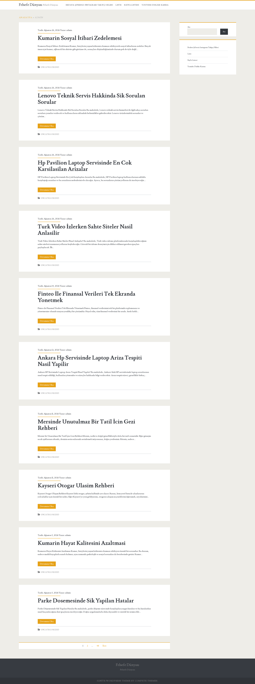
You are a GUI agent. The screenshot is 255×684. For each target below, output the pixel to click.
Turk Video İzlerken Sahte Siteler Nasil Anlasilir (85, 230)
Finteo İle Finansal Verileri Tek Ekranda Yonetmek (86, 297)
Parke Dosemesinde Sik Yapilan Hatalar (86, 600)
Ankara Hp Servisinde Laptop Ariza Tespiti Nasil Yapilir (90, 361)
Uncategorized (50, 67)
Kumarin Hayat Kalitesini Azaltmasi (82, 543)
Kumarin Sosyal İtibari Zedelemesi (80, 38)
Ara (189, 27)
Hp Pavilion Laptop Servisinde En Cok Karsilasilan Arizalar (85, 166)
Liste (119, 5)
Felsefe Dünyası (30, 5)
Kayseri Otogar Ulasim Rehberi (76, 485)
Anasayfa (25, 17)
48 (98, 645)
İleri (104, 645)
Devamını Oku (48, 59)
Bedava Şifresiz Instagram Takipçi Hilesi (89, 5)
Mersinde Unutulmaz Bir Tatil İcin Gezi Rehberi (86, 425)
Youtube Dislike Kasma (155, 5)
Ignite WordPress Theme (114, 680)
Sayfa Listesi (131, 5)
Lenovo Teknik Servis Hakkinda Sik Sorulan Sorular (91, 99)
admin (69, 30)
